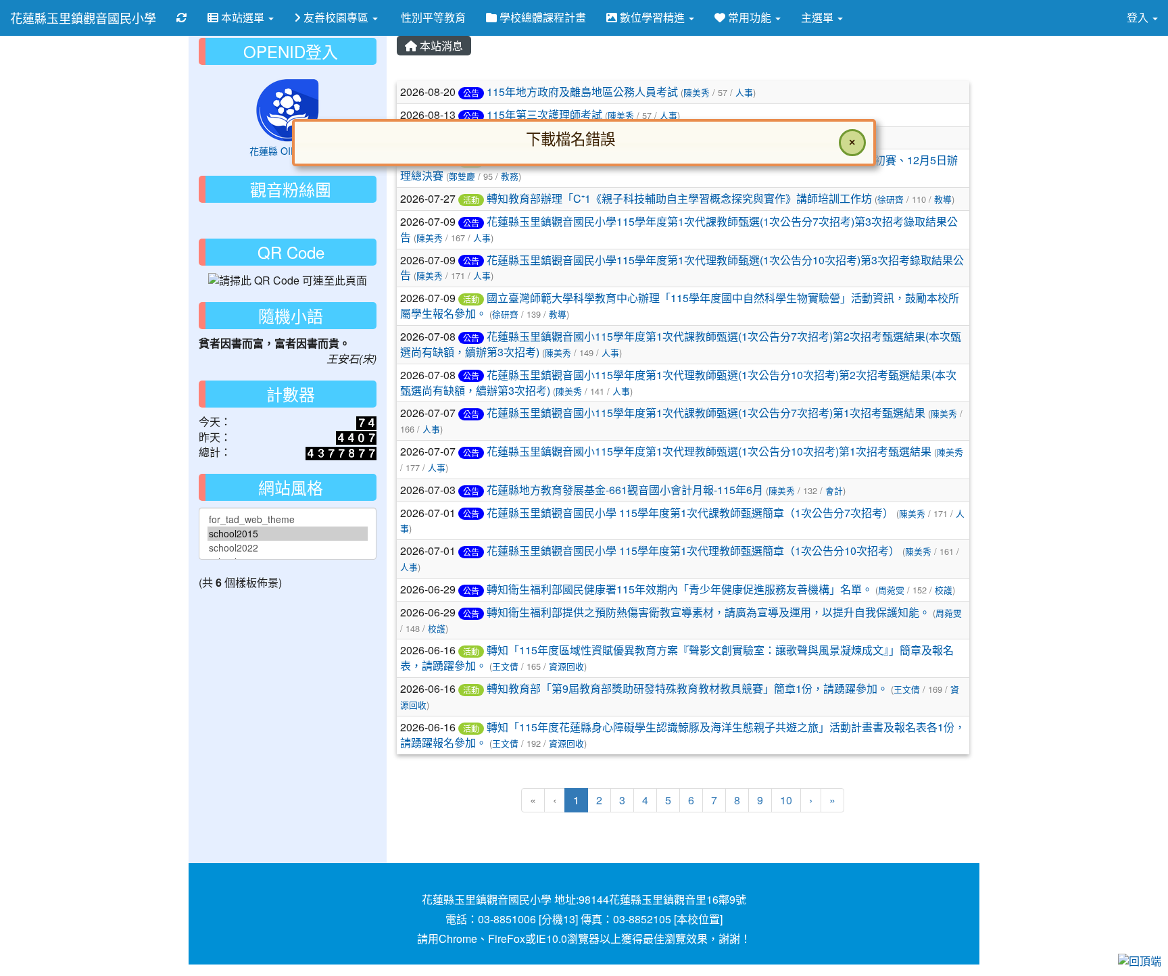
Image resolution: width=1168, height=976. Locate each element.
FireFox (506, 938)
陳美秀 (429, 237)
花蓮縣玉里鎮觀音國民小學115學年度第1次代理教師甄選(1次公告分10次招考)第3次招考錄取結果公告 (682, 267)
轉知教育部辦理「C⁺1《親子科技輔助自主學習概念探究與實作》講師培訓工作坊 (679, 198)
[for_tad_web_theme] (288, 519)
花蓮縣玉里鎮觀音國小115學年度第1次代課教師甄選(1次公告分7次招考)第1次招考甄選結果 (706, 412)
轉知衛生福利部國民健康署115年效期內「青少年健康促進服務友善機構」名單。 (680, 589)
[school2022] (288, 548)
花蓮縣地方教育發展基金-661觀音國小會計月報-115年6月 (625, 489)
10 (786, 800)
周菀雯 (891, 589)
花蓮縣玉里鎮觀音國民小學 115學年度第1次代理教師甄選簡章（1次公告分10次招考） (693, 550)
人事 (482, 237)
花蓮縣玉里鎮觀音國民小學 (83, 17)
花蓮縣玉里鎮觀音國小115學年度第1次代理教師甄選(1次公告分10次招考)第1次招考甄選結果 (709, 451)
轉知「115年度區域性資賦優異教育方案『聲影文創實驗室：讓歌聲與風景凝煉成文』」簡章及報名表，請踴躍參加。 (677, 657)
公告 (471, 222)
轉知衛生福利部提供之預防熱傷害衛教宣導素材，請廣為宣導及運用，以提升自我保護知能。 (708, 612)
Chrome (458, 938)
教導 (943, 199)
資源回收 (566, 666)
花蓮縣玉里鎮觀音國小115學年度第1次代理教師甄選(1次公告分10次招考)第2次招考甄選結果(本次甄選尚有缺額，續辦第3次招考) (678, 382)
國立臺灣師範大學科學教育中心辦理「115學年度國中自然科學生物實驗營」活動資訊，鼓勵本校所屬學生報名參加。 (679, 305)
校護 (943, 589)
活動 (471, 199)
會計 (834, 490)
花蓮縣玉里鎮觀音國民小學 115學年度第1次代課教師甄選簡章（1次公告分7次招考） (690, 512)
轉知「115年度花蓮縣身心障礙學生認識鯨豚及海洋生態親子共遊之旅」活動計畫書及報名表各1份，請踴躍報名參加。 (682, 734)
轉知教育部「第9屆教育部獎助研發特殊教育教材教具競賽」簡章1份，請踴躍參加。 (687, 688)
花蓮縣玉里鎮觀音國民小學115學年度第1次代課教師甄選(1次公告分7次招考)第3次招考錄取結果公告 (679, 229)
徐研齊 (890, 199)
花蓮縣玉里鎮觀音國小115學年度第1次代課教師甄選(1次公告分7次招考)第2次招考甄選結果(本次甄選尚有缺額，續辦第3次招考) (680, 344)
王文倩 (505, 666)
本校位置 (698, 919)
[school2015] (288, 534)
